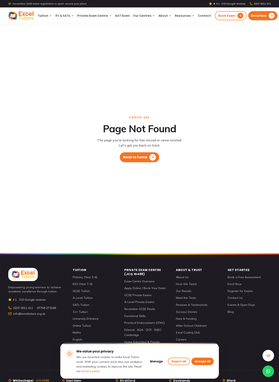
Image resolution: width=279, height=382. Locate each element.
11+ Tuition (80, 312)
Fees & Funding (186, 319)
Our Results (183, 291)
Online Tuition (82, 326)
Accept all (202, 361)
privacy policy (91, 371)
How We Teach (186, 284)
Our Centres (142, 16)
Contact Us (235, 298)
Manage (156, 361)
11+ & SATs (62, 16)
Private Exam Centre (92, 16)
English (77, 339)
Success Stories (186, 312)
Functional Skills (135, 316)
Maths (77, 332)
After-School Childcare (191, 326)
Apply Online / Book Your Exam (145, 288)
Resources (183, 16)
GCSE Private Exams (138, 295)
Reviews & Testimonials (192, 305)
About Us (182, 277)
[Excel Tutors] (20, 15)
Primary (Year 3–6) (85, 277)
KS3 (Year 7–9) (82, 284)
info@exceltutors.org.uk (29, 314)
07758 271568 (46, 308)
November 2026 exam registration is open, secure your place (50, 3)
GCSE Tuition (81, 291)
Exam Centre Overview (139, 281)
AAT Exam (122, 16)
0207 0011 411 (262, 3)
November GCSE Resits (139, 309)
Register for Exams (240, 291)
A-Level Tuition (83, 298)
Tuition (43, 16)
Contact (204, 16)
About (163, 16)
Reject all (179, 361)
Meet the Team (186, 298)
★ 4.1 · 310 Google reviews (229, 3)
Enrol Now (235, 284)
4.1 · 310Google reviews (29, 300)
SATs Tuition (81, 305)
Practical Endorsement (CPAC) (144, 323)
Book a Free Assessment (244, 277)
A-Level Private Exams (139, 302)
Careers (181, 339)
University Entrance (86, 319)
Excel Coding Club (188, 332)
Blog (231, 312)
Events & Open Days (241, 305)
